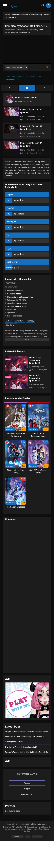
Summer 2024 (20, 306)
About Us (37, 836)
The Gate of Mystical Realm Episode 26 (21, 747)
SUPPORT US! (12, 79)
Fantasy (30, 321)
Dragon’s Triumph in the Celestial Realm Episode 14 (26, 752)
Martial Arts (11, 325)
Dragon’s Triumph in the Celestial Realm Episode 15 (26, 732)
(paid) (16, 267)
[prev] (9, 88)
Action (9, 321)
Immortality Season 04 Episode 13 (35, 360)
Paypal (27, 789)
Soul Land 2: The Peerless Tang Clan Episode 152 (25, 737)
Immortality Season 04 (20, 32)
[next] (44, 88)
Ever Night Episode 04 (14, 742)
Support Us (18, 836)
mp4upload (19, 200)
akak (40, 30)
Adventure (19, 321)
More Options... (27, 794)
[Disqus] (27, 560)
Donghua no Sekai (12, 811)
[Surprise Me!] (48, 5)
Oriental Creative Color (23, 297)
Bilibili (18, 294)
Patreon (27, 783)
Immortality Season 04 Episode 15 (35, 378)
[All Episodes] (27, 88)
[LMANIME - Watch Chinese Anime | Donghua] (14, 7)
